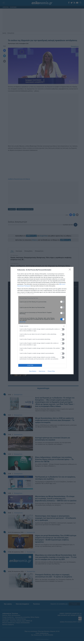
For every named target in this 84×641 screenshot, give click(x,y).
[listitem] (42, 298)
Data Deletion (32, 371)
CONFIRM (30, 365)
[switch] (62, 302)
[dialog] (42, 320)
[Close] (70, 270)
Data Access (42, 371)
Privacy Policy (51, 371)
